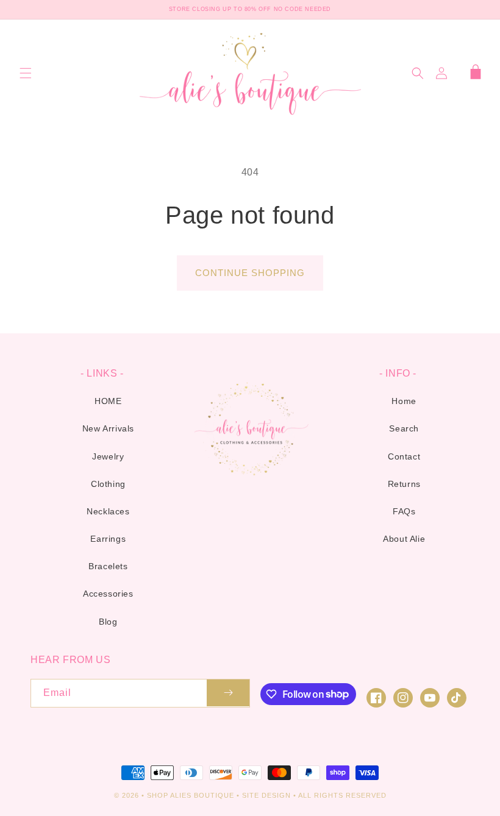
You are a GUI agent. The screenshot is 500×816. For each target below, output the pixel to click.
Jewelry (108, 456)
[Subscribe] (228, 693)
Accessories (108, 593)
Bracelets (107, 566)
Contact (404, 456)
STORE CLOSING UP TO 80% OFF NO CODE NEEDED (250, 9)
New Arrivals (108, 428)
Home (403, 401)
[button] (25, 73)
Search (404, 428)
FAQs (404, 511)
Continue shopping (250, 273)
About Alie (404, 539)
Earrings (108, 539)
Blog (108, 621)
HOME (108, 401)
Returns (404, 484)
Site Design (266, 795)
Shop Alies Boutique (192, 795)
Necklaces (108, 511)
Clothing (108, 484)
